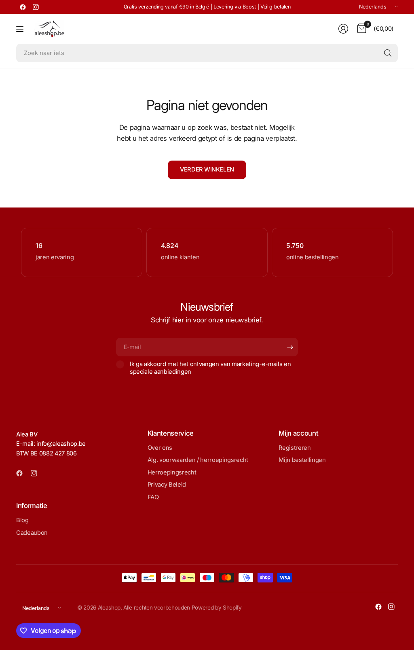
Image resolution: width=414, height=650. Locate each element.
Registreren (294, 447)
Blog (22, 520)
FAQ (153, 497)
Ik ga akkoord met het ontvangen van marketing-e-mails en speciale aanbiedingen (210, 367)
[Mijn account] (343, 28)
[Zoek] (388, 53)
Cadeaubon (32, 532)
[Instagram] (35, 6)
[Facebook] (22, 6)
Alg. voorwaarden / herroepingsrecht (198, 460)
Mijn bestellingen (302, 460)
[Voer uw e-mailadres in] (290, 347)
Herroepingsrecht (172, 472)
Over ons (160, 447)
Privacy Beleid (167, 484)
